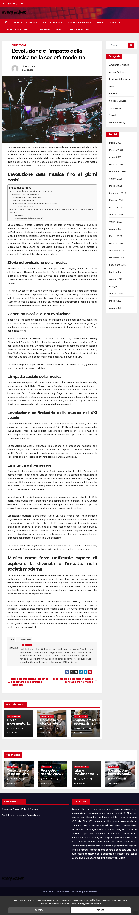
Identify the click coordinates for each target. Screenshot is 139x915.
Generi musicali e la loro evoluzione (27, 197)
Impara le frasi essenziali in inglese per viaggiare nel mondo (73, 680)
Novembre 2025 (117, 171)
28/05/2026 (49, 779)
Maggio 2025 (116, 186)
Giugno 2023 (115, 221)
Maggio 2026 (116, 150)
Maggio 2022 (116, 286)
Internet (114, 22)
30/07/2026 (15, 779)
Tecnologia (42, 29)
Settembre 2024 (117, 193)
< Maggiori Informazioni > (89, 903)
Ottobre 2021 (116, 293)
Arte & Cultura (52, 22)
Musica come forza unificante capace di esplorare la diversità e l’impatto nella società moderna (51, 211)
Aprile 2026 (115, 157)
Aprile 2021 (115, 308)
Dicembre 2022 (117, 257)
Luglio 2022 (115, 272)
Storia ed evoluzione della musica (26, 194)
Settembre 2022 (117, 264)
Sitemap (34, 809)
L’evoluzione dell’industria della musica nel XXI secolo (34, 203)
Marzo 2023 (115, 236)
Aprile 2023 (115, 229)
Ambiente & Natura (25, 22)
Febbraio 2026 (116, 164)
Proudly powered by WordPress (56, 892)
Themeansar (91, 892)
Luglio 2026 (115, 142)
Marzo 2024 (115, 207)
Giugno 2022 (115, 279)
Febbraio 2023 (116, 243)
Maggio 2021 (115, 300)
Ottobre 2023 (116, 214)
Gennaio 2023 (116, 250)
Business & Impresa (79, 22)
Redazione (29, 66)
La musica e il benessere (22, 206)
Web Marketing (79, 29)
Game (100, 22)
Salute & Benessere (17, 29)
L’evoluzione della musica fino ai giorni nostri (31, 191)
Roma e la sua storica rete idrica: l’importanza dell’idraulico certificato (30, 681)
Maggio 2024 (116, 200)
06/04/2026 (83, 779)
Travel (60, 29)
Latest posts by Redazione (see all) (29, 218)
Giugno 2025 (115, 178)
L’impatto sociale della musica (24, 200)
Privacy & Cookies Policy (15, 809)
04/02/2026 (116, 779)
